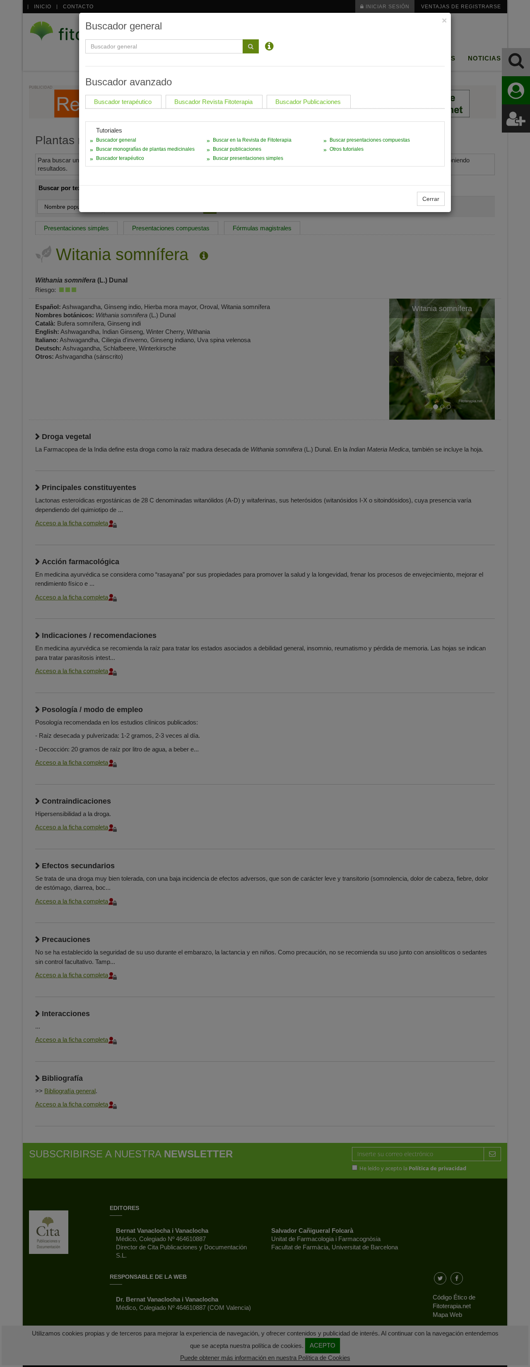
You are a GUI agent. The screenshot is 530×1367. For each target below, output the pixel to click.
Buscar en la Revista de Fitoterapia (252, 140)
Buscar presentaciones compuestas (370, 140)
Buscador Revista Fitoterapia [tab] (213, 101)
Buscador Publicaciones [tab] (308, 101)
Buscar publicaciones (237, 149)
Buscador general (116, 140)
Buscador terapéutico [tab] (123, 101)
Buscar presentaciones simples (248, 158)
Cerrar (430, 199)
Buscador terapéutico (120, 158)
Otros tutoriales (347, 149)
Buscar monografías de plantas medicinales (145, 149)
